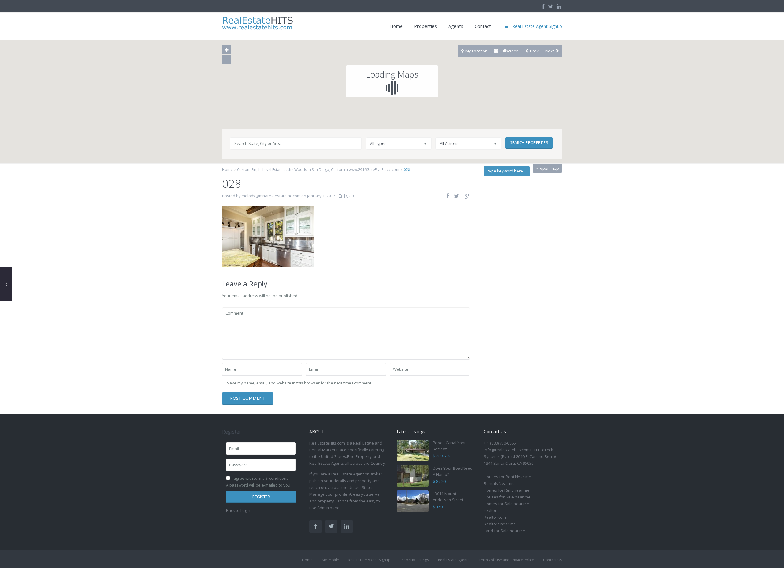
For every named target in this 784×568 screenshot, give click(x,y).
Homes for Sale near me (506, 503)
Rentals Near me (499, 483)
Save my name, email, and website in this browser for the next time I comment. (299, 383)
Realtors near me (500, 524)
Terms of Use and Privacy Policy (506, 559)
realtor (490, 510)
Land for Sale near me (504, 530)
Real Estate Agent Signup (369, 559)
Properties (425, 26)
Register (261, 496)
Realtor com (495, 517)
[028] (268, 235)
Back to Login (238, 510)
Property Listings (414, 559)
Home (396, 26)
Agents (455, 26)
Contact (483, 26)
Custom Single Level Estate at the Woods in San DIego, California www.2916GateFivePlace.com (318, 169)
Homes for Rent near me (507, 490)
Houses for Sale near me (507, 497)
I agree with (260, 478)
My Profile (330, 559)
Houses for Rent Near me (507, 476)
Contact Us (552, 559)
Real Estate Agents (453, 559)
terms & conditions (271, 478)
